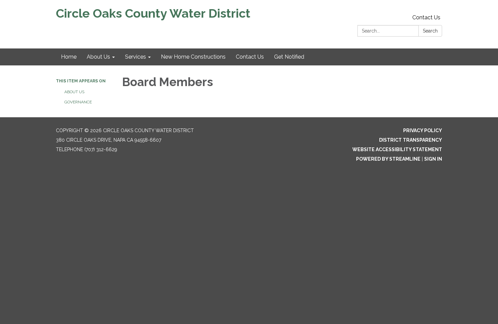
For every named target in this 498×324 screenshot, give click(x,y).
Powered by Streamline (388, 159)
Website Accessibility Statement (397, 149)
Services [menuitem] (135, 57)
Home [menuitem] (69, 57)
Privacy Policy (422, 130)
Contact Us (426, 17)
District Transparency (410, 140)
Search (430, 31)
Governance (78, 102)
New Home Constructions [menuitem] (193, 57)
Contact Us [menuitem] (250, 57)
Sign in (433, 159)
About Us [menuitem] (98, 57)
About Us (74, 91)
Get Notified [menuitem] (289, 57)
